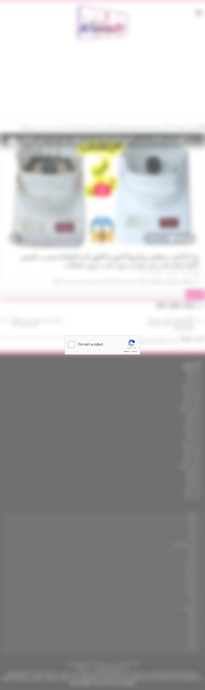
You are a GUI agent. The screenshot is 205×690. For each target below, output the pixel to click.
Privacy (127, 351)
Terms (134, 351)
